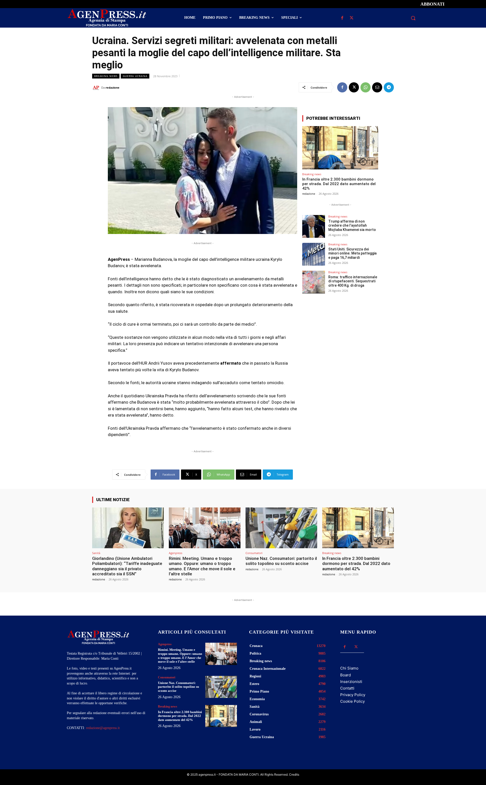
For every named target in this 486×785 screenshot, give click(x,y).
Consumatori (254, 553)
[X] (351, 18)
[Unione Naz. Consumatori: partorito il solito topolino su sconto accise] (281, 527)
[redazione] (96, 87)
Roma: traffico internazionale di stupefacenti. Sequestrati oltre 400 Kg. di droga (352, 281)
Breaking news (105, 76)
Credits (294, 774)
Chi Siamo (349, 668)
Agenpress (175, 553)
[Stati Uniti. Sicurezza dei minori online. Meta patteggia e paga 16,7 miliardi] (313, 254)
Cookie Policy (352, 701)
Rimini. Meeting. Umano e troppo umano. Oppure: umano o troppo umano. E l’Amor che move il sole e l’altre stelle (202, 566)
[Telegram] (389, 87)
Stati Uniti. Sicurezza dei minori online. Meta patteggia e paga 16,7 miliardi (352, 253)
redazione (112, 87)
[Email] (377, 87)
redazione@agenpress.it (103, 728)
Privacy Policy (352, 694)
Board (345, 675)
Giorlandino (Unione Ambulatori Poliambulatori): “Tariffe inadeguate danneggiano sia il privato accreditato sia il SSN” (127, 566)
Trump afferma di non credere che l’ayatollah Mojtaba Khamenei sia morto (352, 225)
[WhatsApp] (365, 87)
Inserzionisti (351, 681)
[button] (413, 18)
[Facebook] (342, 18)
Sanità (96, 553)
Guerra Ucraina (135, 76)
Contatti (347, 688)
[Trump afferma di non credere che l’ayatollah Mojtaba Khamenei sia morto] (313, 226)
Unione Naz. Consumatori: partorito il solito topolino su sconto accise (281, 561)
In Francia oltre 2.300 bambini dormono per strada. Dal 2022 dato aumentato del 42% (339, 184)
